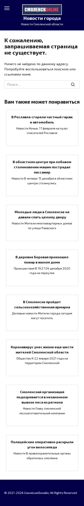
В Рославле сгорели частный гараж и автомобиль (42, 119)
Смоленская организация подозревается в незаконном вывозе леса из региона (42, 397)
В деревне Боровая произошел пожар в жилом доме (42, 259)
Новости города (42, 18)
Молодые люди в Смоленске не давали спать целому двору (42, 214)
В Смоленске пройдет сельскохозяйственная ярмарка (42, 304)
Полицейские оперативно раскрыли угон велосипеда (42, 444)
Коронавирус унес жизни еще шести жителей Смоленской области (42, 349)
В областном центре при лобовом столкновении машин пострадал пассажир (42, 167)
